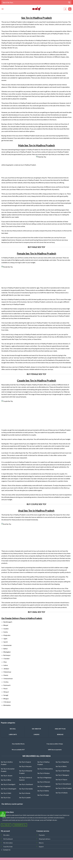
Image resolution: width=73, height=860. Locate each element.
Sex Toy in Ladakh (25, 797)
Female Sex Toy (25, 253)
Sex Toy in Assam (6, 775)
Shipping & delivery (44, 839)
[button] (2, 9)
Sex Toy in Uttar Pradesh (64, 788)
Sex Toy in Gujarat (25, 762)
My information (8, 843)
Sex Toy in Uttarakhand (63, 784)
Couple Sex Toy (25, 380)
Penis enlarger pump (37, 820)
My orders (6, 835)
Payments (42, 835)
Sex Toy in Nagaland (43, 786)
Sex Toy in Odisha (43, 791)
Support (41, 846)
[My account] (65, 9)
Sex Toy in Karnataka (26, 789)
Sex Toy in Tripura (61, 779)
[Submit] (69, 2)
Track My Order (8, 846)
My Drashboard (8, 839)
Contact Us (6, 850)
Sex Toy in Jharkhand (26, 784)
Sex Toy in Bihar (6, 780)
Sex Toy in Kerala (24, 793)
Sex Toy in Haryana (25, 766)
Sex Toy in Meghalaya (44, 777)
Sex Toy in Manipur (43, 773)
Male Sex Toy (25, 145)
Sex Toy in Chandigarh (8, 784)
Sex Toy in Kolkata (61, 793)
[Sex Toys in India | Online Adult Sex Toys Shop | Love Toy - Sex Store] (36, 9)
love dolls (28, 820)
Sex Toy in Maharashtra (45, 769)
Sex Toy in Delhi (6, 793)
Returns (41, 843)
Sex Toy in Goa (5, 797)
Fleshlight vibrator (51, 820)
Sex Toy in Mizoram (43, 782)
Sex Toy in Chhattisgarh (8, 789)
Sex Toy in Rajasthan (62, 762)
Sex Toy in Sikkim (61, 766)
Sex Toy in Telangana (62, 775)
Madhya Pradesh (35, 618)
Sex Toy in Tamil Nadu (63, 771)
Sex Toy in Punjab (43, 795)
